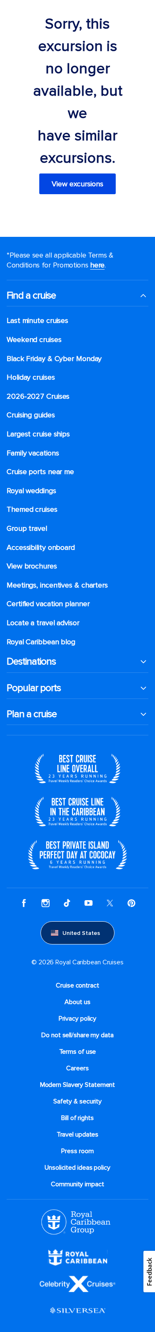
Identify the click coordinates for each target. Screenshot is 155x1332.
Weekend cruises (34, 339)
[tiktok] (67, 903)
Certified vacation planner (48, 604)
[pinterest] (131, 903)
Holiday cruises (31, 377)
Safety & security (77, 1101)
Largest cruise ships (38, 434)
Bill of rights (77, 1118)
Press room (77, 1151)
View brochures (32, 566)
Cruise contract (77, 985)
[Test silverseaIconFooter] (77, 1310)
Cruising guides (31, 415)
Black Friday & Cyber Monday (54, 358)
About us (77, 1002)
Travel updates (78, 1134)
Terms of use (77, 1052)
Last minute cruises (37, 320)
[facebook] (24, 903)
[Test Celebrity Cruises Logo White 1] (77, 1283)
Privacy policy (78, 1018)
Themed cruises (32, 509)
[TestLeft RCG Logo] (75, 1221)
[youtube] (88, 903)
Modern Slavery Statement (77, 1085)
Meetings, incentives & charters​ (57, 585)
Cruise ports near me (40, 471)
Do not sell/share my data (77, 1035)
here (97, 265)
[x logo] (110, 903)
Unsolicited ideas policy (77, 1167)
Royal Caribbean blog (41, 642)
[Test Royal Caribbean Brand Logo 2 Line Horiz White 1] (78, 1257)
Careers (77, 1068)
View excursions (77, 183)
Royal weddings (31, 491)
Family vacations (33, 453)
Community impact (77, 1184)
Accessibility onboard (41, 547)
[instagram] (45, 903)
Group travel (27, 528)
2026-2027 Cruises (38, 396)
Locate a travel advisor (43, 623)
